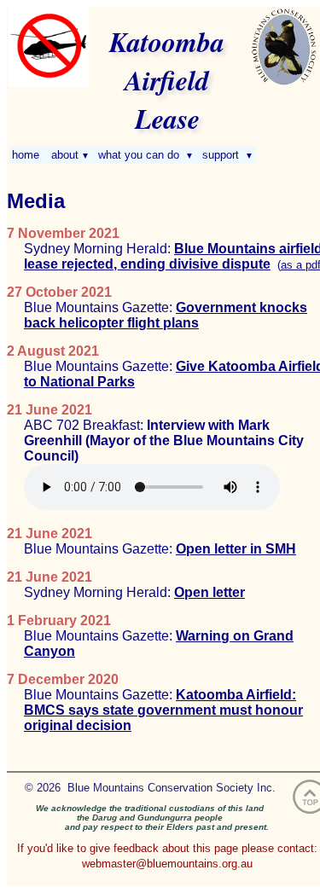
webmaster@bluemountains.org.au (167, 863)
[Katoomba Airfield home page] (49, 83)
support (226, 154)
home (27, 154)
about (69, 154)
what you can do (144, 154)
